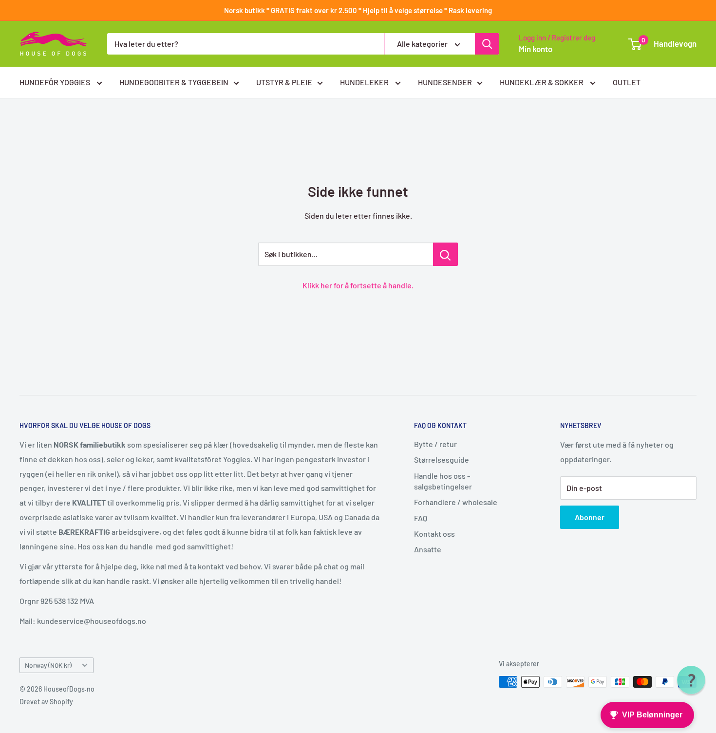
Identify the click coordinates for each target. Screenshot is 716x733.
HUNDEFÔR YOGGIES (55, 82)
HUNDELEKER (365, 82)
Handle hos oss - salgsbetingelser (443, 481)
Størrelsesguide (441, 459)
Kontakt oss (434, 533)
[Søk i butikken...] (445, 254)
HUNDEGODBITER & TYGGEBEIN (173, 82)
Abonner (589, 517)
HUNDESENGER (445, 82)
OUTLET (627, 82)
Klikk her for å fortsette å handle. (358, 285)
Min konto (535, 49)
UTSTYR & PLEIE (284, 82)
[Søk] (487, 44)
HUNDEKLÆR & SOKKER (542, 82)
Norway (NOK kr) (48, 665)
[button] (691, 680)
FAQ (420, 518)
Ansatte (427, 549)
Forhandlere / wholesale (455, 502)
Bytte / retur (435, 444)
